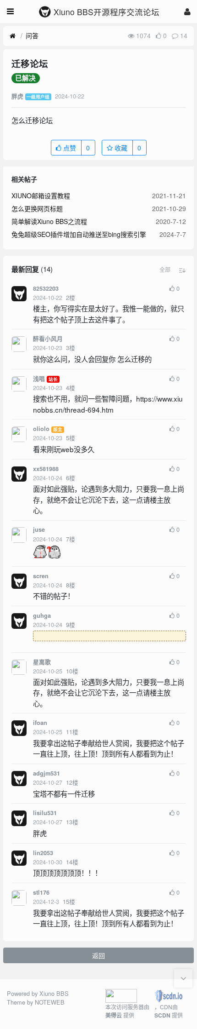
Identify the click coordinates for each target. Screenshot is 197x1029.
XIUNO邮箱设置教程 (40, 195)
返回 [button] (98, 955)
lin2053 (43, 853)
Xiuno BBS (54, 993)
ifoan (40, 723)
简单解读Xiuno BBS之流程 (49, 221)
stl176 (41, 892)
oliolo (41, 429)
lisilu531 (45, 813)
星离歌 (42, 662)
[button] (164, 269)
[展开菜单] (10, 11)
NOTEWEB (50, 1002)
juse (39, 529)
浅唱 (39, 378)
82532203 (46, 288)
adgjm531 (46, 773)
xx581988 (46, 469)
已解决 (25, 78)
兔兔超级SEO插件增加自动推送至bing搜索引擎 (78, 234)
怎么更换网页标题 (37, 208)
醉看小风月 (48, 338)
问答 (32, 35)
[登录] (187, 11)
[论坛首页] (13, 36)
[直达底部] (183, 978)
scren (41, 576)
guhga (42, 615)
